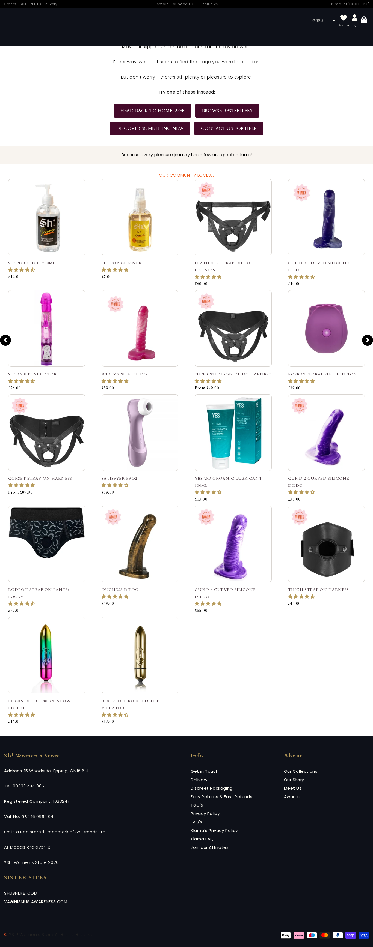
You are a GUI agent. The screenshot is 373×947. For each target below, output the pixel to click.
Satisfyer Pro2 (119, 478)
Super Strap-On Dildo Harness (233, 374)
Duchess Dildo (120, 589)
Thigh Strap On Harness (318, 589)
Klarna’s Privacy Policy (214, 830)
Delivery (199, 780)
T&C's (197, 805)
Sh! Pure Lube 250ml (31, 263)
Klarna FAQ (202, 839)
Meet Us (293, 788)
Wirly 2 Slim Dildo (124, 374)
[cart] (364, 20)
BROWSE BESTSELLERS (227, 111)
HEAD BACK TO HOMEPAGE (152, 111)
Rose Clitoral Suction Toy (322, 374)
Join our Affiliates (210, 847)
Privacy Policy (205, 813)
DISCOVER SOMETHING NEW (150, 128)
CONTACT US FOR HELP (228, 128)
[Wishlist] (343, 18)
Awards (292, 796)
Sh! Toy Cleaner (122, 263)
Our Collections (301, 771)
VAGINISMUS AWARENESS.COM (35, 901)
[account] (355, 18)
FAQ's (196, 822)
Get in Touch (204, 771)
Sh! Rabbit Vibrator (32, 374)
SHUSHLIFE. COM (20, 893)
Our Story (294, 780)
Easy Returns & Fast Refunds (221, 796)
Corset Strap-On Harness (40, 478)
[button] (22, 270)
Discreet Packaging (212, 788)
